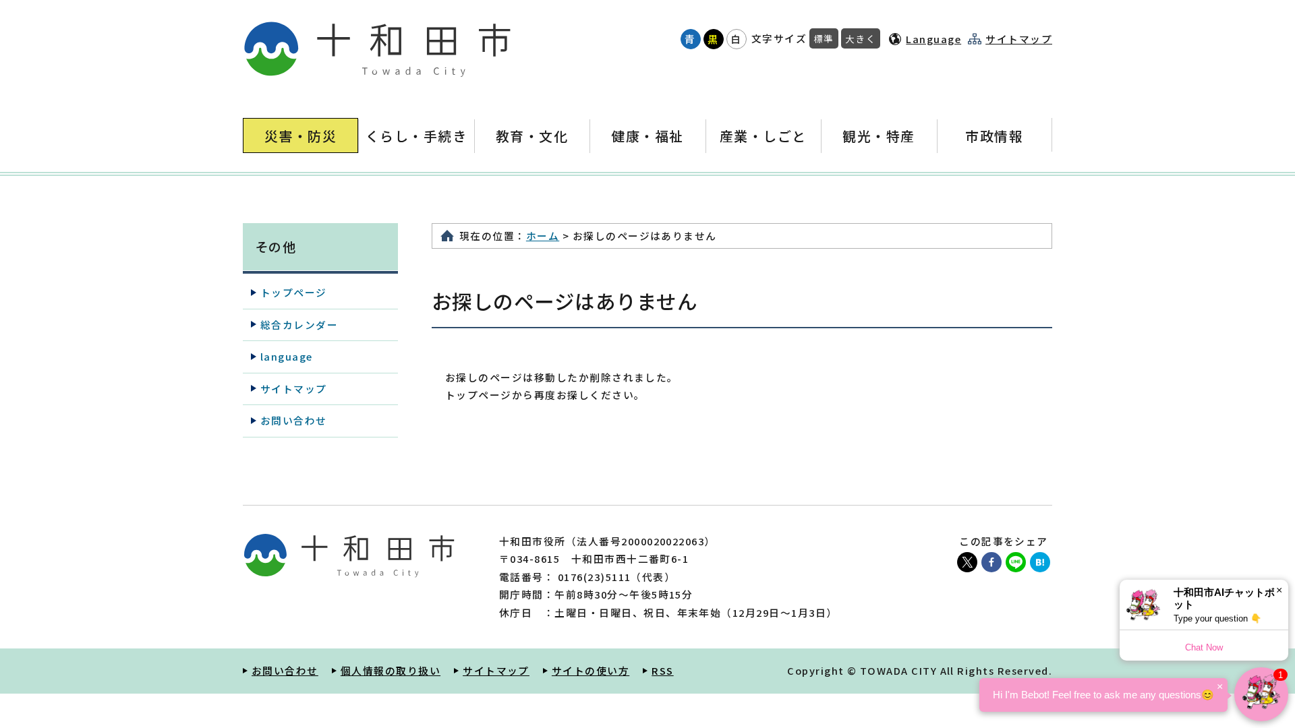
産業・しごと (763, 136)
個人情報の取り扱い (390, 670)
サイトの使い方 (590, 670)
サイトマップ (1018, 39)
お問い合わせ (293, 420)
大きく (860, 38)
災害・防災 (300, 136)
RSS (662, 670)
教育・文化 (532, 136)
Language (933, 39)
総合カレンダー (299, 324)
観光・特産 (878, 136)
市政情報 (994, 136)
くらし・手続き (416, 136)
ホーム (542, 236)
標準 (823, 38)
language (286, 356)
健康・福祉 (647, 136)
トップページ (293, 292)
